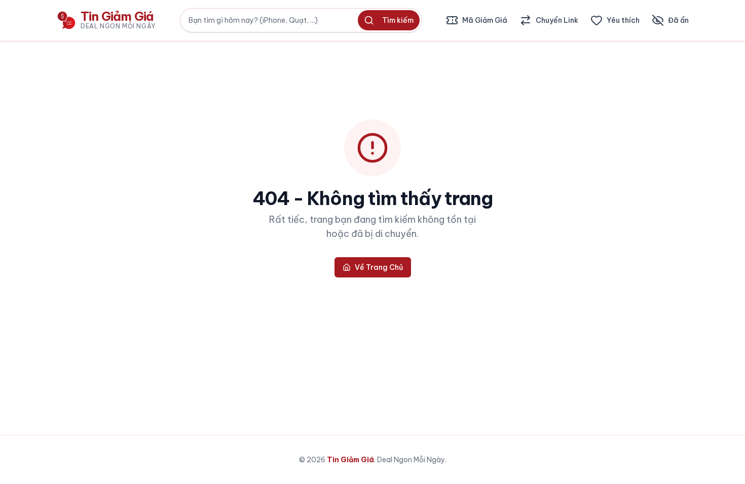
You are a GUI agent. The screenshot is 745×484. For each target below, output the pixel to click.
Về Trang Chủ (379, 267)
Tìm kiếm (398, 20)
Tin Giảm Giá (350, 459)
